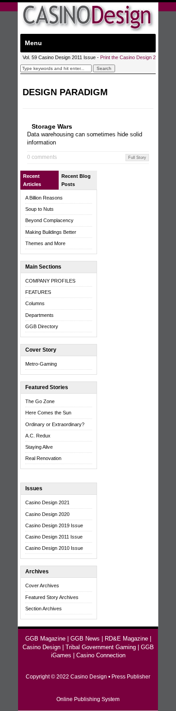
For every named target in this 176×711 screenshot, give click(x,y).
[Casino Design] (88, 29)
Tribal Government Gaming (100, 647)
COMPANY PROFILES (50, 280)
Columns (35, 303)
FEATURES (38, 292)
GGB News (85, 638)
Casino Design (41, 647)
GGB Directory (41, 326)
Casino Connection (100, 655)
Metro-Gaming (41, 364)
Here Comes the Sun (48, 412)
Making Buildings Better (50, 232)
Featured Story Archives (52, 597)
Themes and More (45, 243)
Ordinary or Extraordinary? (54, 424)
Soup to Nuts (39, 209)
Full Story (137, 157)
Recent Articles (32, 180)
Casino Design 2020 (47, 514)
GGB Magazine (45, 638)
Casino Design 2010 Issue (54, 548)
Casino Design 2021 (47, 502)
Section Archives (43, 608)
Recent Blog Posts (76, 180)
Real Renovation (43, 458)
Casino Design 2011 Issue (54, 536)
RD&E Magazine (126, 638)
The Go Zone (40, 401)
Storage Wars (52, 126)
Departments (39, 315)
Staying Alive (39, 447)
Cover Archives (42, 585)
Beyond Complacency (49, 220)
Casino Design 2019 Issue (54, 525)
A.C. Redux (38, 435)
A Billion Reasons (44, 197)
